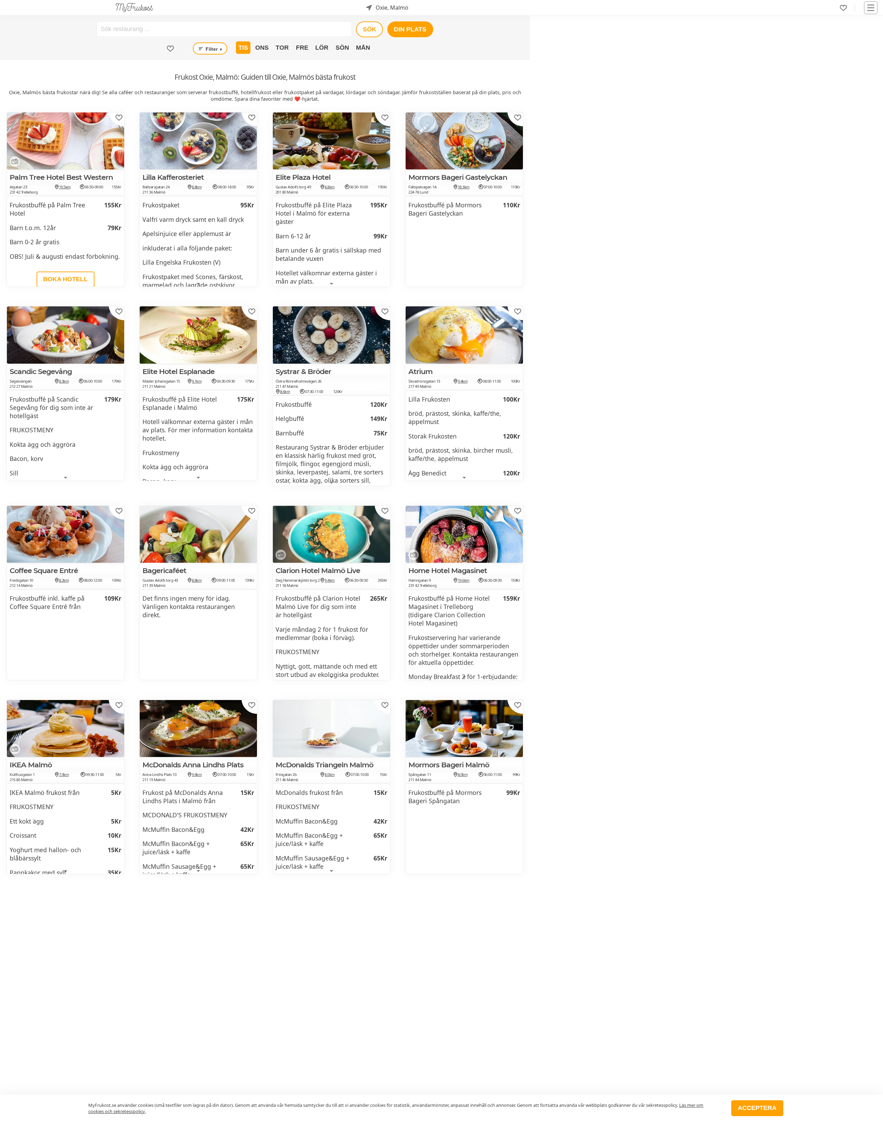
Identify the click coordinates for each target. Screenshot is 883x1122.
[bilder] (13, 162)
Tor (282, 47)
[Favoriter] (843, 7)
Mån (363, 47)
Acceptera (757, 1107)
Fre (302, 47)
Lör (321, 47)
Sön (342, 47)
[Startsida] (134, 7)
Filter (213, 49)
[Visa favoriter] (170, 48)
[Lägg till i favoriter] (119, 117)
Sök (369, 29)
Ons (262, 47)
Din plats (410, 29)
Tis (243, 47)
